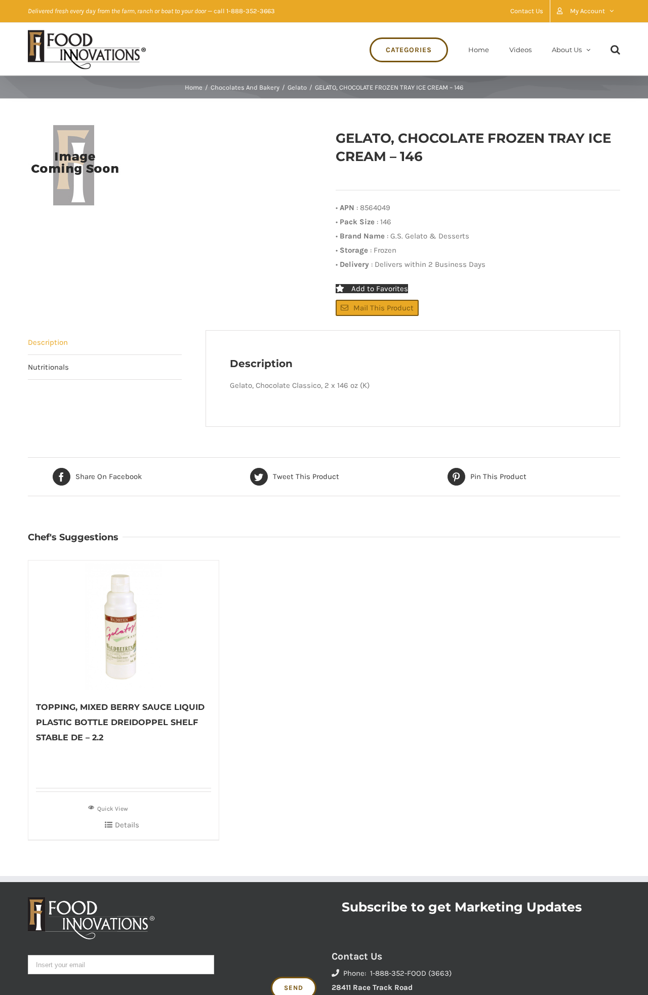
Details (127, 824)
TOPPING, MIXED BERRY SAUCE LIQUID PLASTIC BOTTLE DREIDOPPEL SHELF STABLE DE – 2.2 (120, 722)
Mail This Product (383, 307)
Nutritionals (48, 367)
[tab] (105, 342)
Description (48, 342)
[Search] (615, 49)
